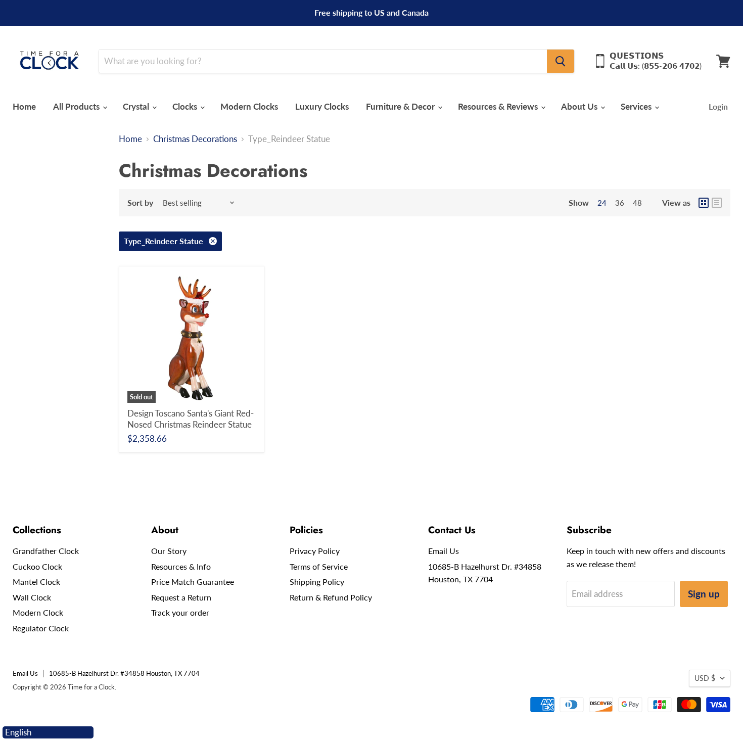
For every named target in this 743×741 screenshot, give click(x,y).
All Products (77, 106)
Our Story (169, 550)
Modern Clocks (249, 106)
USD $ (704, 678)
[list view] (717, 203)
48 (637, 202)
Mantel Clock (36, 581)
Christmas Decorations (195, 139)
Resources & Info (181, 566)
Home (24, 106)
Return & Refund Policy (331, 597)
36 (619, 202)
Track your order (180, 612)
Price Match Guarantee (192, 581)
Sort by (140, 202)
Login (718, 106)
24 (602, 202)
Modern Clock (38, 612)
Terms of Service (319, 566)
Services (637, 106)
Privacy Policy (315, 550)
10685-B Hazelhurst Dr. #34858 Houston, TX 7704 (124, 673)
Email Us (443, 550)
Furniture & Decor (401, 106)
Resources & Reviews (499, 106)
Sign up (704, 593)
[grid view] (704, 203)
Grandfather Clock (46, 550)
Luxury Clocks (322, 106)
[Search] (560, 61)
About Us (580, 106)
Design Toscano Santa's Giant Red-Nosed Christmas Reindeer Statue (190, 419)
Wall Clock (32, 597)
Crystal (137, 106)
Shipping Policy (317, 581)
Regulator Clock (41, 628)
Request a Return (181, 597)
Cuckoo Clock (37, 566)
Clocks (185, 106)
